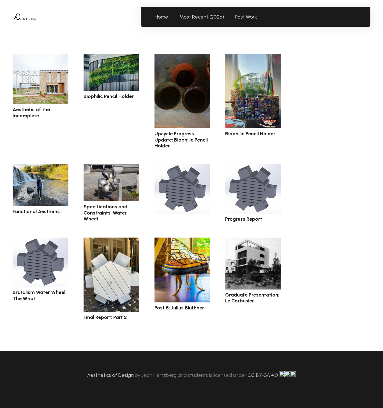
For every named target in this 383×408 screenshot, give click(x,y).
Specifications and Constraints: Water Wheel (105, 213)
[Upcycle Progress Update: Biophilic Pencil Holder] (182, 91)
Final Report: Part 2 (105, 317)
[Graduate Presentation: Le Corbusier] (253, 264)
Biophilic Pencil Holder (109, 96)
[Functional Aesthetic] (40, 185)
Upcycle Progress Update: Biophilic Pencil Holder (181, 140)
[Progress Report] (253, 189)
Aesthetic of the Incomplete (31, 112)
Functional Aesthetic (36, 211)
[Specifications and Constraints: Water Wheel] (111, 182)
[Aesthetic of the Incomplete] (40, 79)
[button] (260, 17)
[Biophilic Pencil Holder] (111, 72)
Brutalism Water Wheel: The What (39, 295)
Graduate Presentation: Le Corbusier (252, 298)
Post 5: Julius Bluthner (179, 308)
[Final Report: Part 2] (111, 275)
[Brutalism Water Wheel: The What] (40, 262)
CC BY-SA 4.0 (263, 375)
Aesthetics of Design (111, 375)
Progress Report (243, 219)
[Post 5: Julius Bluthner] (182, 270)
